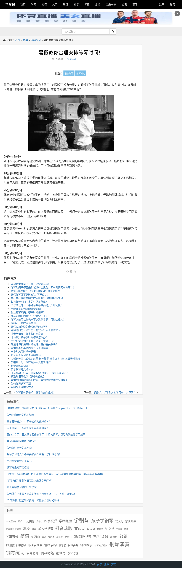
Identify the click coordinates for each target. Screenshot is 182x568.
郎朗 (123, 536)
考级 (87, 4)
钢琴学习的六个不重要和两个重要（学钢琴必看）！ (35, 454)
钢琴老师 (32, 553)
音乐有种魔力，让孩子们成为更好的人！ (29, 421)
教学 (76, 4)
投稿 (106, 564)
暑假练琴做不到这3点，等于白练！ (30, 294)
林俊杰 (100, 528)
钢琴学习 (50, 545)
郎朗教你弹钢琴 (16, 545)
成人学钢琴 (45, 529)
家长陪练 (130, 521)
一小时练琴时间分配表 (23, 351)
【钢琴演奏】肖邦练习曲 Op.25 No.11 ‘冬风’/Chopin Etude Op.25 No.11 (47, 408)
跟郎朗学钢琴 (82, 537)
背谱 (44, 536)
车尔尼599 (100, 536)
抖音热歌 (63, 528)
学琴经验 (65, 521)
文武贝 (79, 528)
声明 (113, 564)
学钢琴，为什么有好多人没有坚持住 (31, 362)
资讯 (124, 4)
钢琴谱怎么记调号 (21, 365)
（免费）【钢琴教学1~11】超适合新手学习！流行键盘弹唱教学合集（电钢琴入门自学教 (55, 474)
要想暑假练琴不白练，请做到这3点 (30, 284)
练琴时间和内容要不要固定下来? (29, 316)
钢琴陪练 (73, 553)
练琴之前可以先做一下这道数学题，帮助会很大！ (38, 319)
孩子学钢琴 (102, 520)
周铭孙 (39, 521)
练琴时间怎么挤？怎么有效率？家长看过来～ (36, 330)
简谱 (24, 536)
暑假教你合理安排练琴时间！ (71, 52)
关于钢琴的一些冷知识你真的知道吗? (27, 428)
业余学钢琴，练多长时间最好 (27, 333)
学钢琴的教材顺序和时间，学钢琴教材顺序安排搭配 (39, 380)
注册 (161, 4)
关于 (99, 564)
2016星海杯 (11, 521)
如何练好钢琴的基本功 (19, 447)
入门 (55, 4)
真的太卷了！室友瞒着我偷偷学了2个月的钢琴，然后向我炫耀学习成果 (46, 434)
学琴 (33, 4)
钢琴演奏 (119, 544)
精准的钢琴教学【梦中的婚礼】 (28, 376)
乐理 (65, 4)
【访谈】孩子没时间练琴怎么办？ (29, 337)
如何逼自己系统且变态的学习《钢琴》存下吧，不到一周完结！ (41, 493)
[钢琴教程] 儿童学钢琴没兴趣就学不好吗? (30, 480)
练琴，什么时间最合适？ (24, 323)
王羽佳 (119, 529)
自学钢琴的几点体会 (22, 369)
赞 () (72, 271)
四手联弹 (50, 521)
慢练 (34, 529)
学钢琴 (81, 520)
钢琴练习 (36, 40)
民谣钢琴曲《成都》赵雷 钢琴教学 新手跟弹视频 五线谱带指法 (45, 358)
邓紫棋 (113, 536)
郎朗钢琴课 (35, 545)
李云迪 (91, 529)
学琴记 (10, 4)
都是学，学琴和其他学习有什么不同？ (115, 392)
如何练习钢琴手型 (21, 383)
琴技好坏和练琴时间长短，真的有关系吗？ (34, 344)
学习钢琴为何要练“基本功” (21, 441)
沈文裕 (109, 529)
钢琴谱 (61, 553)
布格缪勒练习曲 (13, 529)
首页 (23, 4)
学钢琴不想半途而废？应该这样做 (29, 348)
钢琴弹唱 (73, 545)
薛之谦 (51, 536)
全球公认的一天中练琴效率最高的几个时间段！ (37, 305)
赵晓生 (59, 536)
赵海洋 (68, 536)
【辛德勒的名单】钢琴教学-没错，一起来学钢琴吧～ (40, 373)
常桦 (26, 528)
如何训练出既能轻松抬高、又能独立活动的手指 (33, 500)
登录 (172, 4)
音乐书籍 (111, 4)
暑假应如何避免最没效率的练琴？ (29, 326)
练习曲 (35, 537)
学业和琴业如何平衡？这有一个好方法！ (33, 340)
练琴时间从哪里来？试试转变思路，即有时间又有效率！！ (43, 287)
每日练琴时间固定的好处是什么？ (29, 301)
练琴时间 (80, 73)
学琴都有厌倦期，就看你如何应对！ (36, 392)
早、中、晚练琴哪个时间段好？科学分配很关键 (37, 298)
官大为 (119, 521)
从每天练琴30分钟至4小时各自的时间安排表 (35, 291)
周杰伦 (30, 521)
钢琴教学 (86, 545)
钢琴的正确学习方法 (22, 387)
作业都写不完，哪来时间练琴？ (28, 312)
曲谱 (97, 4)
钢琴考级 (47, 553)
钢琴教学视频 (100, 545)
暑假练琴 (69, 73)
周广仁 (21, 521)
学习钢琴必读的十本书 (19, 460)
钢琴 (135, 4)
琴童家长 (12, 536)
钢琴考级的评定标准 (18, 467)
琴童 (126, 529)
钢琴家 (62, 545)
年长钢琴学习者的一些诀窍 (22, 487)
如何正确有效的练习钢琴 (20, 414)
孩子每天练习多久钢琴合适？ (27, 355)
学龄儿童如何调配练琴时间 (26, 308)
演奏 (44, 4)
